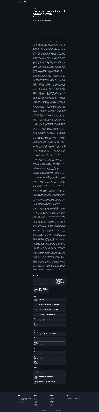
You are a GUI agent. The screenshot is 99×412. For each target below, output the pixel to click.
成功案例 (75, 1)
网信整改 (63, 1)
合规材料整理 (52, 404)
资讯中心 (71, 1)
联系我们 (79, 1)
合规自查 (59, 1)
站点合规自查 (52, 399)
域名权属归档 (52, 402)
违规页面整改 (52, 401)
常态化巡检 (52, 405)
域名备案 (55, 1)
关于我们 (51, 1)
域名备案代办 (52, 398)
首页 (48, 1)
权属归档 (67, 1)
